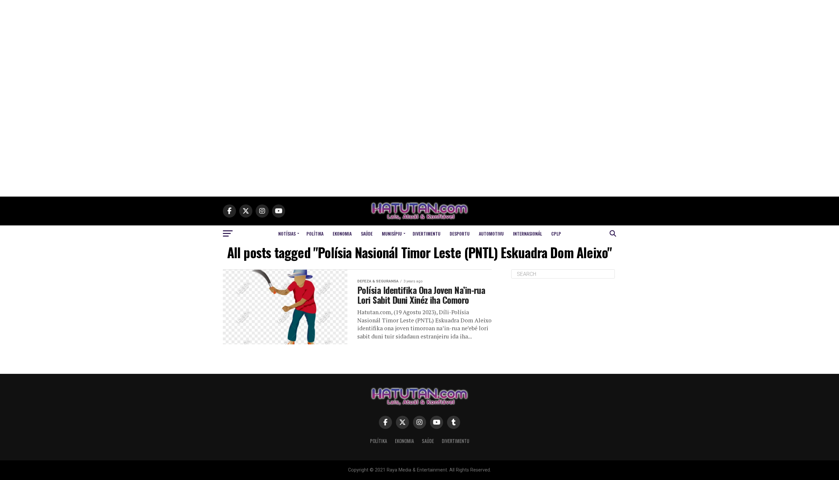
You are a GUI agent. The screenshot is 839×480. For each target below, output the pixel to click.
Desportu (460, 233)
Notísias (287, 233)
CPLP (556, 233)
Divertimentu (426, 233)
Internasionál (527, 233)
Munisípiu (392, 233)
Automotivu (491, 233)
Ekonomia (342, 233)
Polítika (314, 233)
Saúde (367, 233)
